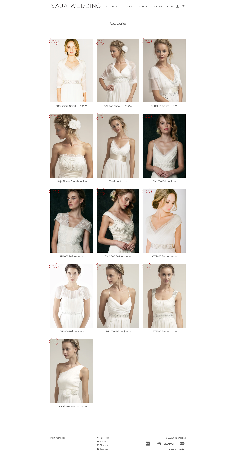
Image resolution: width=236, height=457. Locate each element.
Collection (113, 6)
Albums (157, 6)
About (131, 6)
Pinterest (103, 445)
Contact (144, 6)
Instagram (104, 449)
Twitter (102, 441)
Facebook (104, 438)
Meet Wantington (57, 438)
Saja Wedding (179, 438)
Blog (170, 6)
